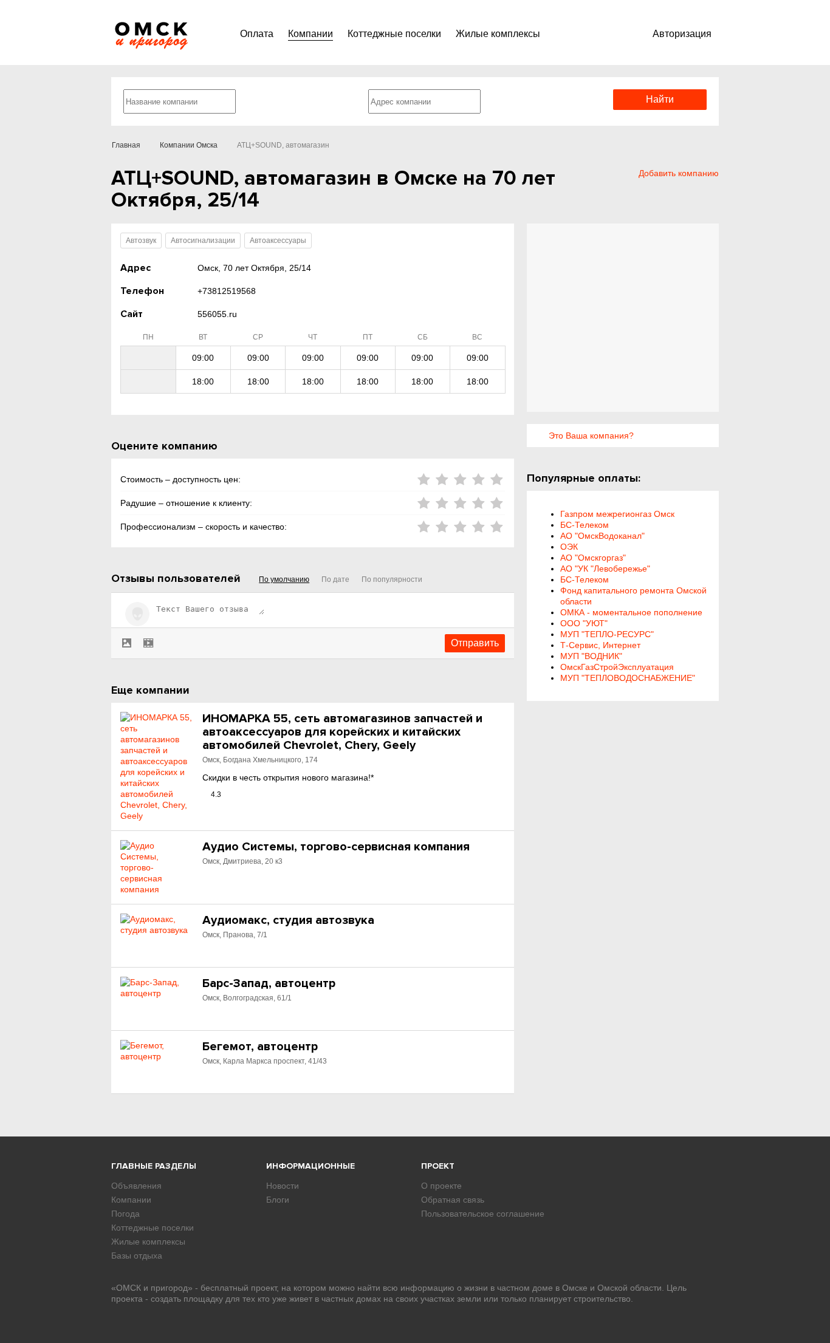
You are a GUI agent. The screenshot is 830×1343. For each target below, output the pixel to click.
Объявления (136, 1186)
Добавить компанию (679, 173)
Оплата (256, 34)
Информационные (310, 1166)
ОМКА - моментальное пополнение (631, 612)
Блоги (277, 1200)
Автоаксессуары (278, 240)
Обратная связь (452, 1200)
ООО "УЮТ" (584, 623)
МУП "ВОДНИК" (591, 656)
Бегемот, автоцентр (260, 1046)
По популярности (392, 579)
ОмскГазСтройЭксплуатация (617, 667)
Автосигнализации (203, 240)
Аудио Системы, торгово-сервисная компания (336, 846)
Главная (126, 145)
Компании (310, 34)
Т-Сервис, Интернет (600, 645)
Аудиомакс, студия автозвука (288, 920)
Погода (125, 1213)
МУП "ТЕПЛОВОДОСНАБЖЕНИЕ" (627, 678)
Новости (282, 1186)
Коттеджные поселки (394, 34)
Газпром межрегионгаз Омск (617, 514)
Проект (437, 1166)
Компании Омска (189, 145)
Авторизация (682, 34)
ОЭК (569, 547)
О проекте (441, 1186)
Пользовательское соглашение (482, 1213)
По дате (335, 579)
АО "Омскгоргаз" (593, 557)
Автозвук (141, 240)
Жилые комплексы (498, 34)
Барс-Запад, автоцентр (268, 983)
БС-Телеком (584, 525)
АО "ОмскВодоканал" (602, 536)
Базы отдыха (136, 1255)
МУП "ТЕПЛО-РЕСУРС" (607, 634)
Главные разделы (153, 1166)
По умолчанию (284, 579)
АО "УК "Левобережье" (605, 568)
